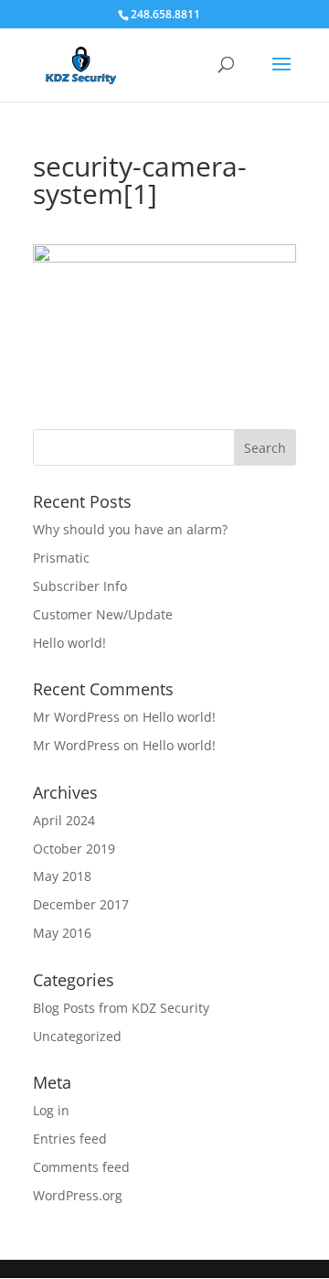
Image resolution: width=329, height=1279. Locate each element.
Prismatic (61, 557)
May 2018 (62, 876)
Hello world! (69, 642)
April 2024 (64, 820)
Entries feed (70, 1138)
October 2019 (74, 848)
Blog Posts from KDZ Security (121, 1007)
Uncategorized (77, 1036)
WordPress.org (77, 1195)
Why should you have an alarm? (130, 529)
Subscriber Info (80, 586)
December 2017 (81, 904)
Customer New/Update (103, 614)
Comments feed (81, 1167)
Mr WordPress (76, 716)
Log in (51, 1110)
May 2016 (62, 932)
